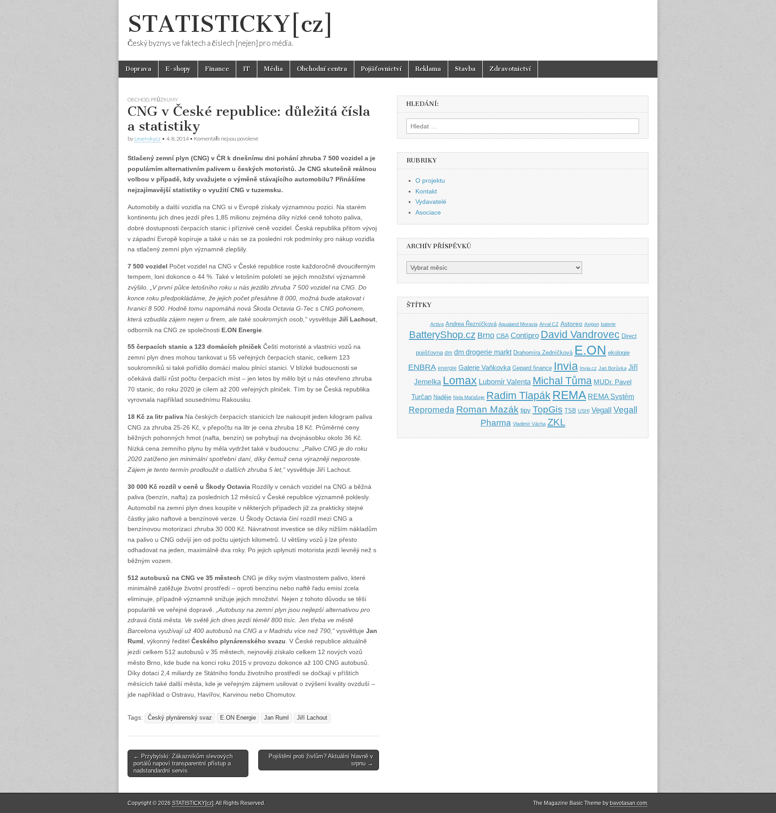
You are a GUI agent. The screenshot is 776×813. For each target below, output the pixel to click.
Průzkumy (164, 99)
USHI (584, 410)
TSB (570, 410)
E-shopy (178, 69)
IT (246, 69)
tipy (525, 410)
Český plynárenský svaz (180, 718)
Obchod (138, 99)
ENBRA (422, 367)
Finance (217, 69)
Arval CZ (549, 324)
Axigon (591, 324)
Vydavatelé (430, 201)
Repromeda (431, 409)
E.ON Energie (238, 718)
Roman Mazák (487, 409)
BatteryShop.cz (442, 334)
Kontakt (426, 191)
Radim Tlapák (518, 395)
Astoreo (571, 324)
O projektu (430, 180)
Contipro (525, 335)
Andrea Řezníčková (471, 324)
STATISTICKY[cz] (231, 24)
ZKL (556, 422)
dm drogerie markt (482, 352)
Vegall (601, 410)
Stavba (465, 69)
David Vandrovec (580, 334)
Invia (566, 366)
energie (447, 368)
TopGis (548, 409)
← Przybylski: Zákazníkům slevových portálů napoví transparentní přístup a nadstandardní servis (183, 763)
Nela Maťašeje (469, 397)
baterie (608, 324)
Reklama (428, 69)
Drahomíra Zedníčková (543, 352)
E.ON (590, 350)
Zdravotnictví (510, 69)
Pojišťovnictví (381, 69)
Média (273, 69)
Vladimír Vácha (529, 423)
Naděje (442, 397)
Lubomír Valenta (505, 382)
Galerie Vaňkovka (485, 367)
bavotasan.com (628, 803)
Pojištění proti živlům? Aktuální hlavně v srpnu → (321, 760)
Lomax (460, 380)
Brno (485, 335)
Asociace (428, 212)
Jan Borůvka (612, 368)
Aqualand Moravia (518, 324)
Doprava (138, 69)
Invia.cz (588, 368)
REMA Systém (611, 396)
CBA (502, 336)
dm (448, 353)
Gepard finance (532, 368)
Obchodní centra (322, 69)
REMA (569, 395)
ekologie (619, 352)
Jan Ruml (276, 718)
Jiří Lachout (312, 718)
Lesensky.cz (147, 138)
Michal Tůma (562, 381)
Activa (437, 324)
